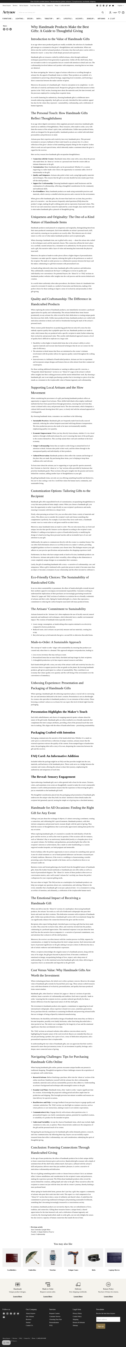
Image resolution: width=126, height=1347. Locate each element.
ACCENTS (79, 19)
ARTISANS (101, 19)
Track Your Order (35, 5)
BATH (39, 19)
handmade (89, 45)
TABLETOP (49, 19)
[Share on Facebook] (4, 29)
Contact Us (50, 5)
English (120, 5)
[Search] (102, 12)
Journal (28, 1322)
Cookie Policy (77, 1316)
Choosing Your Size (55, 1319)
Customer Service (54, 1316)
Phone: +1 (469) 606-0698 (62, 5)
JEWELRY (90, 19)
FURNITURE (7, 19)
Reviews (15, 5)
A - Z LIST (111, 19)
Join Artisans (30, 1316)
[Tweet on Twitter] (7, 29)
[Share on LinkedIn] (10, 29)
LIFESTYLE (68, 19)
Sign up (101, 1326)
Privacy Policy (77, 1313)
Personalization (54, 1322)
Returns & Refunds (79, 1322)
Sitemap (75, 1325)
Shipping (75, 1319)
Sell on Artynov (23, 5)
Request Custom (54, 1313)
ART (58, 19)
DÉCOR (30, 19)
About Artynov (6, 5)
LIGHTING (19, 19)
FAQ (43, 5)
